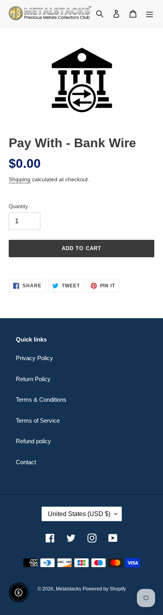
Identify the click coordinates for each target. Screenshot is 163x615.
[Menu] (149, 13)
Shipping (19, 179)
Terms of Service (38, 420)
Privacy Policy (34, 358)
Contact (26, 462)
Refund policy (33, 441)
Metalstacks (68, 589)
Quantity (18, 206)
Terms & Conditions (41, 399)
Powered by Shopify (104, 589)
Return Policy (33, 379)
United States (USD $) (79, 514)
